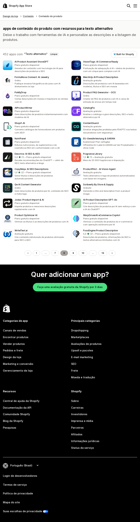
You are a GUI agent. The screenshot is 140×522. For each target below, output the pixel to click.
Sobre (75, 400)
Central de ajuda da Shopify (21, 400)
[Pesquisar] (129, 6)
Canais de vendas (14, 330)
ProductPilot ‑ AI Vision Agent (99, 169)
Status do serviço (82, 447)
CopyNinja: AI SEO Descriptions (31, 169)
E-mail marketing (82, 357)
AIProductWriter (23, 107)
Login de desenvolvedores (20, 475)
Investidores (79, 414)
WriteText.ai (21, 230)
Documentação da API (17, 407)
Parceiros (77, 427)
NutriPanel (20, 138)
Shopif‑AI (20, 123)
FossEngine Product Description (100, 230)
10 (83, 253)
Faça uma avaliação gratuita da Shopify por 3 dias (70, 287)
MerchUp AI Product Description (100, 77)
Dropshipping (79, 330)
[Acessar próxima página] (112, 253)
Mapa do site (11, 502)
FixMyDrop (20, 92)
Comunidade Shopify (16, 414)
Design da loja (12, 357)
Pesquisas (9, 427)
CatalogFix (89, 107)
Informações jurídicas (85, 441)
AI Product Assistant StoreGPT (31, 61)
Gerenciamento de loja (18, 370)
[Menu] (135, 6)
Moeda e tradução (83, 377)
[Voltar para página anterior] (27, 253)
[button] (36, 67)
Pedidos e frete (13, 350)
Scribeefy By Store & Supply (98, 184)
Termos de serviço (15, 484)
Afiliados (76, 434)
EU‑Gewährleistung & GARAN (99, 138)
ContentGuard (91, 123)
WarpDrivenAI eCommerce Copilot (101, 215)
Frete (74, 370)
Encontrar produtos (15, 337)
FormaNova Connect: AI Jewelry (32, 77)
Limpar (53, 54)
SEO (73, 363)
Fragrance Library (92, 153)
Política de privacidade (18, 493)
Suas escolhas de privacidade (22, 511)
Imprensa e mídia (82, 420)
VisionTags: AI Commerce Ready (100, 61)
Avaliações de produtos (86, 343)
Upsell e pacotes (82, 350)
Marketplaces (80, 337)
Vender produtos (14, 343)
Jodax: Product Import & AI (29, 199)
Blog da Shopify (13, 420)
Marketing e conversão (18, 363)
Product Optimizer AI (26, 215)
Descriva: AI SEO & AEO (27, 153)
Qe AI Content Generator (28, 184)
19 (103, 253)
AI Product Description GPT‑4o (100, 199)
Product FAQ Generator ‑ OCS (99, 92)
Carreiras (77, 407)
